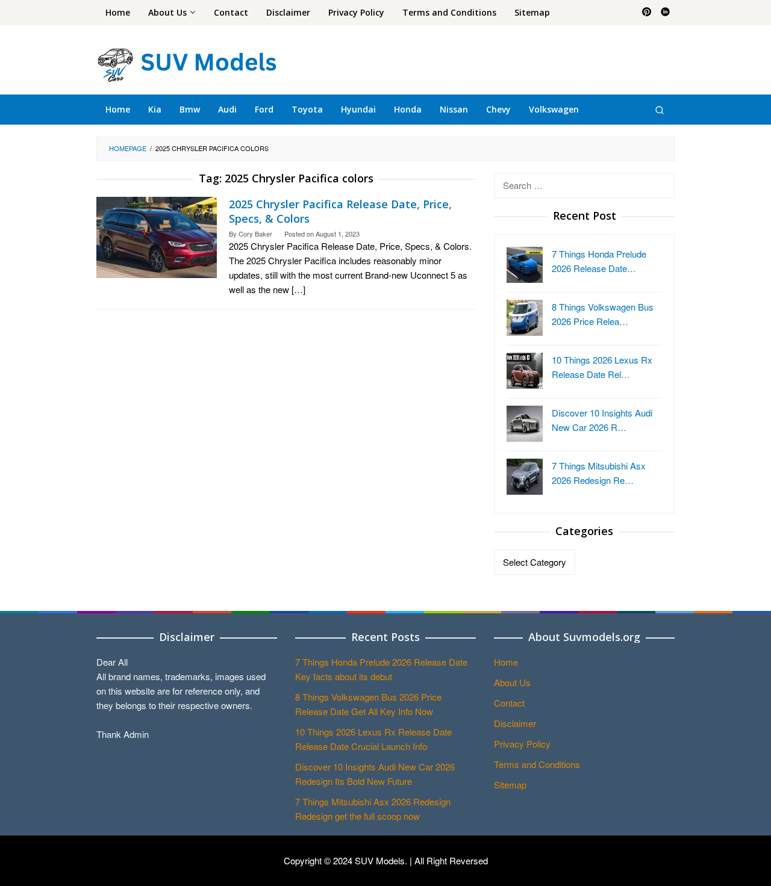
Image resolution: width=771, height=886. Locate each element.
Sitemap (510, 784)
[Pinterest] (646, 12)
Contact (509, 702)
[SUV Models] (186, 63)
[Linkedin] (665, 12)
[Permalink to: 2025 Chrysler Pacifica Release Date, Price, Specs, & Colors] (156, 235)
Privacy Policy (522, 743)
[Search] (660, 109)
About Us (512, 682)
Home (506, 661)
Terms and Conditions (537, 764)
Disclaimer (515, 723)
